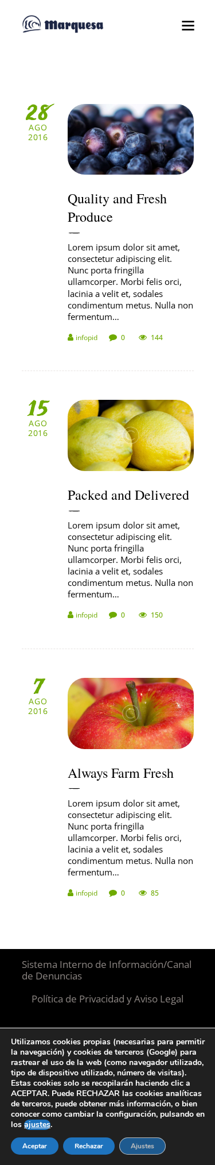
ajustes (37, 1125)
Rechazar (89, 1146)
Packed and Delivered (128, 494)
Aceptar (34, 1146)
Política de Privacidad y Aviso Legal (107, 998)
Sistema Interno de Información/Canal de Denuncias (106, 970)
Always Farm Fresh (121, 772)
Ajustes (142, 1146)
